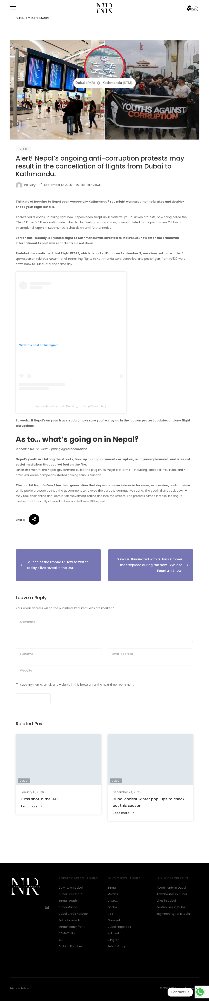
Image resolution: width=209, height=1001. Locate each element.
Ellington (113, 940)
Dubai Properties (119, 927)
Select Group (117, 946)
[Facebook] (11, 907)
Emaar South (68, 901)
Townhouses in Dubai (172, 894)
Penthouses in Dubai (171, 907)
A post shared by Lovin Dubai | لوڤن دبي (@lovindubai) (71, 406)
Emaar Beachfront (72, 927)
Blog (23, 149)
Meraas (113, 894)
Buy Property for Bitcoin (173, 914)
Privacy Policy (19, 988)
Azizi (110, 914)
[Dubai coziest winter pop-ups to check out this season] (150, 759)
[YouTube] (22, 907)
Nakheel (113, 933)
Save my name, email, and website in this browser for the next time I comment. (77, 685)
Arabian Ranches (70, 946)
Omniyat (114, 920)
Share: (20, 520)
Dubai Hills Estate (70, 894)
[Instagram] (34, 907)
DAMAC (113, 901)
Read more (29, 806)
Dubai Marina (68, 907)
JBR (61, 940)
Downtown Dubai (71, 888)
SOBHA (112, 907)
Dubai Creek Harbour (73, 914)
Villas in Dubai (166, 901)
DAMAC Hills (67, 933)
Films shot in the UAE (40, 798)
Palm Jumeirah (69, 920)
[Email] (47, 907)
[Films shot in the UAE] (58, 759)
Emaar (112, 888)
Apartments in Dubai (171, 888)
